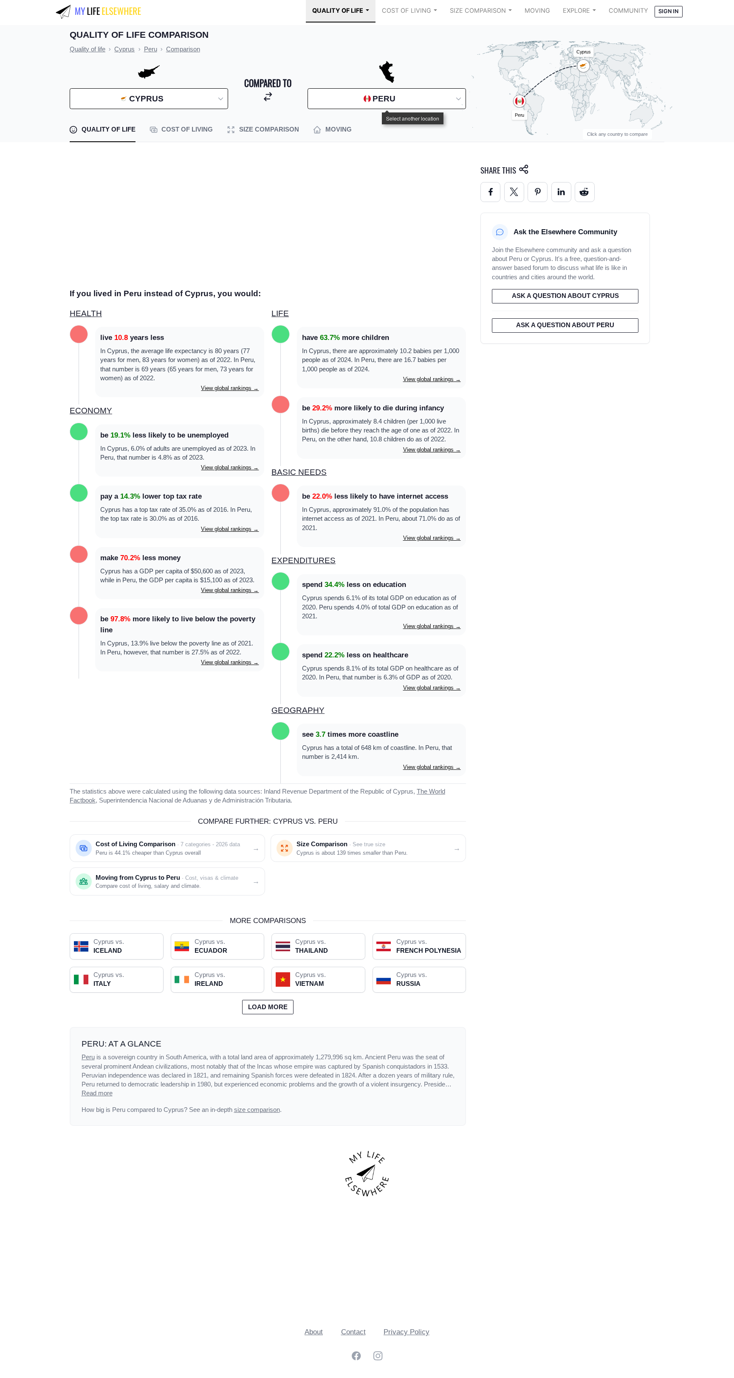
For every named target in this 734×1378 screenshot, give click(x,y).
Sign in (668, 11)
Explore (576, 10)
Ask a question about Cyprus (565, 295)
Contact (353, 1332)
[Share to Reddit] (585, 192)
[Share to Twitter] (514, 192)
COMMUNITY (628, 10)
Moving (537, 10)
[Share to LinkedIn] (561, 192)
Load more (268, 1007)
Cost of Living (406, 10)
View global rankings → (230, 388)
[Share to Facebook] (490, 192)
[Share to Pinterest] (538, 192)
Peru (88, 1057)
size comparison (257, 1109)
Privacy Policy (406, 1332)
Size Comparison (478, 10)
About (314, 1332)
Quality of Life (337, 10)
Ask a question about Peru (565, 325)
